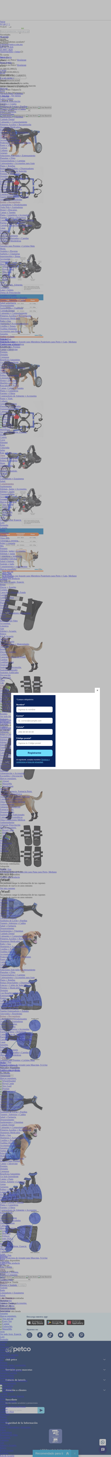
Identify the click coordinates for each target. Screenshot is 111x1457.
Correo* (20, 716)
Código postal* (23, 738)
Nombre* (20, 704)
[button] (97, 690)
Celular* (20, 727)
